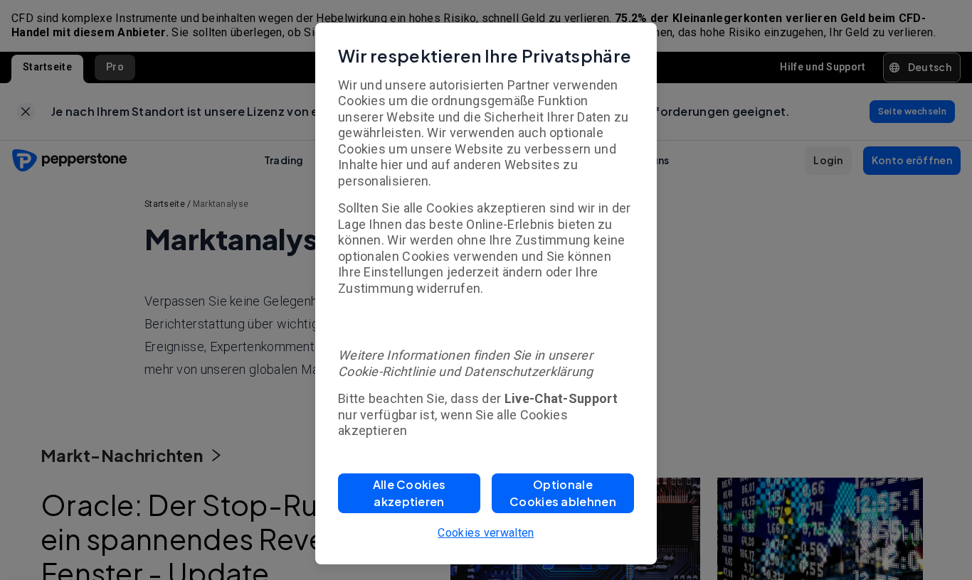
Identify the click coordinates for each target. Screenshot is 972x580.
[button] (409, 493)
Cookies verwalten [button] (486, 532)
